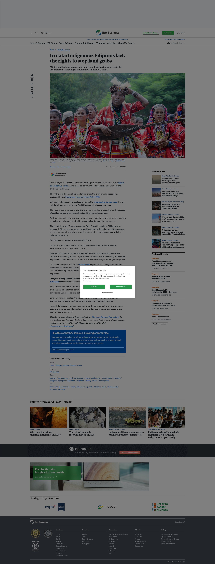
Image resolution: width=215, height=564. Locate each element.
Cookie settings (107, 292)
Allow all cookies (120, 287)
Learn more (87, 281)
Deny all (94, 287)
